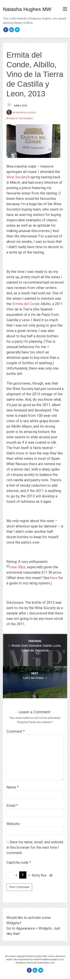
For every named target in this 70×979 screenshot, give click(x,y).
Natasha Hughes (26, 112)
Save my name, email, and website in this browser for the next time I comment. (34, 847)
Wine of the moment (21, 118)
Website (13, 824)
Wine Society (16, 177)
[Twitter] (17, 29)
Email (12, 805)
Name (12, 787)
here (53, 578)
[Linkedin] (11, 29)
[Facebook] (5, 29)
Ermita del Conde (26, 304)
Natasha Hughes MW (27, 9)
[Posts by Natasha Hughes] (9, 112)
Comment (15, 731)
